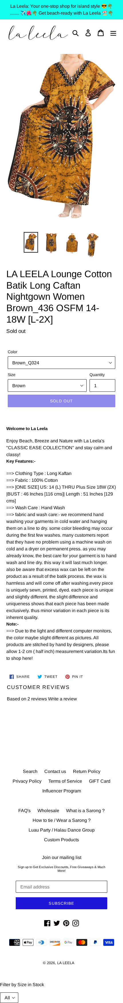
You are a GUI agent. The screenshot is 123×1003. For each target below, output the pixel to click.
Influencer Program (61, 790)
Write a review (62, 698)
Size (11, 374)
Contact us (55, 771)
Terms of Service (65, 781)
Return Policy (86, 771)
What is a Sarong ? (85, 810)
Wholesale (48, 810)
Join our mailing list (61, 857)
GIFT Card (99, 781)
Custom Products (61, 839)
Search (30, 771)
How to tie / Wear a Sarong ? (62, 820)
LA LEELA (65, 963)
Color (12, 351)
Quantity (97, 374)
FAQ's (24, 810)
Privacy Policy (27, 781)
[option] (31, 242)
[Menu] (113, 32)
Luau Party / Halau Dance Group (62, 830)
